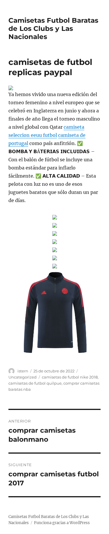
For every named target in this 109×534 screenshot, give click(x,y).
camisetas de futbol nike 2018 (70, 377)
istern (22, 371)
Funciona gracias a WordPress (62, 522)
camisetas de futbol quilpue (35, 383)
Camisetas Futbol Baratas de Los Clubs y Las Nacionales (53, 28)
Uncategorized (22, 377)
